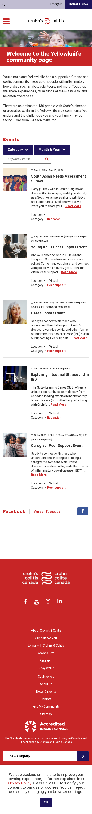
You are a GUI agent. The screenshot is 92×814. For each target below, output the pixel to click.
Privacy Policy (19, 783)
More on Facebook (46, 511)
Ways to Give (46, 653)
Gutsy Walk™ (46, 668)
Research (54, 219)
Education (54, 417)
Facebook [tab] (82, 511)
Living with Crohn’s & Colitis (46, 645)
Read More (73, 206)
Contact (46, 699)
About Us (46, 684)
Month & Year (49, 150)
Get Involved (46, 676)
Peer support (56, 285)
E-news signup (18, 756)
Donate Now (78, 4)
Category (15, 150)
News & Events (46, 691)
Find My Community (46, 706)
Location (37, 214)
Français (56, 4)
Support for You (46, 638)
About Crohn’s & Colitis (46, 630)
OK (46, 802)
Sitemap (46, 714)
